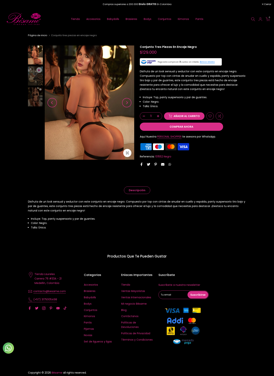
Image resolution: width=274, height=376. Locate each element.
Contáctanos (129, 316)
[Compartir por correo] (162, 164)
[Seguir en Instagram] (43, 308)
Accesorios (93, 19)
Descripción (137, 190)
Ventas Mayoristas (133, 291)
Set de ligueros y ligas (98, 341)
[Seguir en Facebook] (29, 308)
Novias (88, 335)
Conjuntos (164, 19)
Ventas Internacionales (136, 297)
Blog (124, 310)
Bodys (147, 19)
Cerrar (8, 4)
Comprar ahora (181, 127)
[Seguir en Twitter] (36, 308)
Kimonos (183, 19)
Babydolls (113, 19)
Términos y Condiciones (137, 340)
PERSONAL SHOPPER (169, 136)
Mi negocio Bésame (134, 304)
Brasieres (131, 19)
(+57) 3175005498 (45, 299)
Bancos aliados (207, 62)
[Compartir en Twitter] (148, 164)
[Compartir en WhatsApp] (169, 164)
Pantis (199, 19)
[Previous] (52, 102)
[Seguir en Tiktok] (65, 308)
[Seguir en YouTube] (58, 308)
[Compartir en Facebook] (141, 164)
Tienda (75, 19)
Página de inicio (37, 35)
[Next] (126, 102)
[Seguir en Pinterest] (51, 308)
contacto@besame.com (49, 291)
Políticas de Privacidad (135, 333)
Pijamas (89, 329)
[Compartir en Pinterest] (155, 164)
